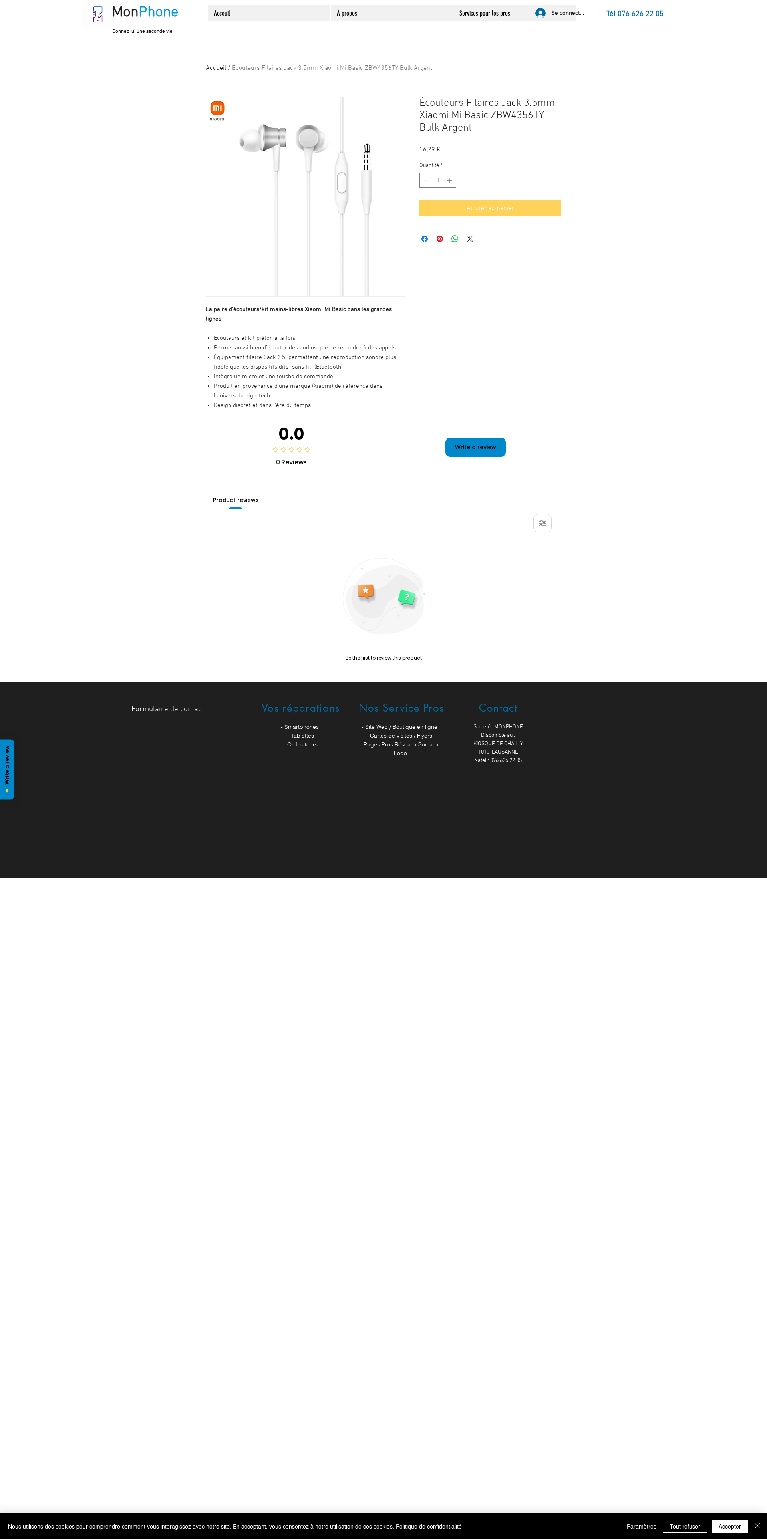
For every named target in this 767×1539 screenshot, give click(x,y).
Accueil (216, 68)
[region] (300, 739)
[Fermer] (757, 1526)
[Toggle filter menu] (542, 523)
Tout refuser (685, 1526)
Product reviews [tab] (236, 500)
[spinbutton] (438, 180)
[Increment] (450, 180)
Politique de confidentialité (429, 1526)
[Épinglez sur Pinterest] (440, 239)
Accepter (730, 1526)
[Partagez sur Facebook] (424, 239)
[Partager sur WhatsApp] (455, 239)
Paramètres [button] (641, 1526)
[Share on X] (470, 239)
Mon (145, 13)
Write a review (475, 447)
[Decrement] (426, 180)
